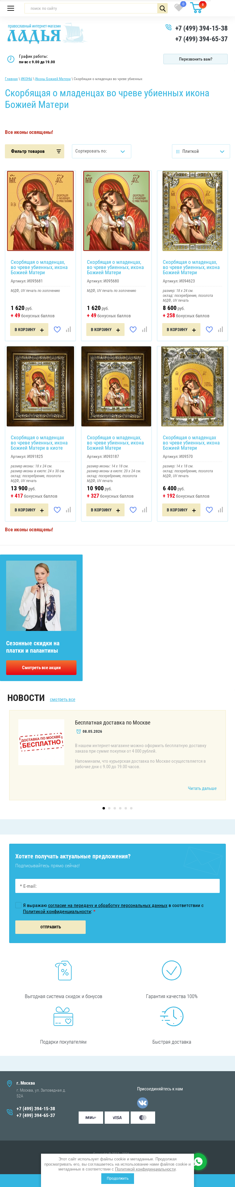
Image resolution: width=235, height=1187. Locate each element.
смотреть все (62, 699)
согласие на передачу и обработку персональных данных (107, 905)
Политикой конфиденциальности (145, 1169)
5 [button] (126, 808)
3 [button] (115, 808)
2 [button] (109, 808)
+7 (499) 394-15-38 (201, 28)
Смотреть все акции (41, 667)
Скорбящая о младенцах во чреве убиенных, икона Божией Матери (191, 442)
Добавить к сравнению (68, 329)
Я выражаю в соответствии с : (113, 908)
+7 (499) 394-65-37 (201, 39)
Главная (11, 79)
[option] (117, 755)
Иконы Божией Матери (53, 79)
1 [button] (104, 808)
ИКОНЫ (26, 79)
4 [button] (120, 808)
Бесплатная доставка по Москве (112, 722)
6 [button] (131, 808)
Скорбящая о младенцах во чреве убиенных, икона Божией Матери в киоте (39, 442)
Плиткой (190, 151)
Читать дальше (202, 788)
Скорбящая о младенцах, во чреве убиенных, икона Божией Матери (39, 267)
